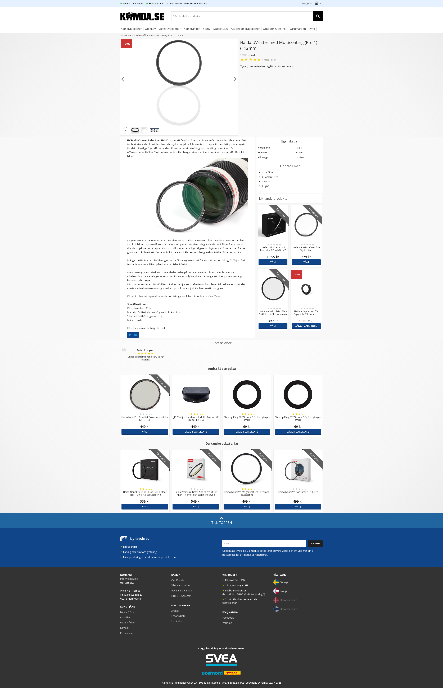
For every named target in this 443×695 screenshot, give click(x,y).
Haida (252, 55)
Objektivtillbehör (170, 29)
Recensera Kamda (181, 590)
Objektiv (150, 29)
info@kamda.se (129, 578)
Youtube (227, 622)
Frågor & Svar (127, 612)
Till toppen (221, 522)
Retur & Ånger (127, 622)
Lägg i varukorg (306, 325)
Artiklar (175, 610)
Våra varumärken (181, 585)
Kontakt (124, 627)
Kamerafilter (192, 29)
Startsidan (125, 35)
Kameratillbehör (131, 29)
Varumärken (298, 29)
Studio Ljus (220, 29)
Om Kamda (177, 580)
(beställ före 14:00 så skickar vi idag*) (243, 594)
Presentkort (126, 632)
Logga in (307, 3)
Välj (273, 261)
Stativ (206, 29)
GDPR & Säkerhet (181, 595)
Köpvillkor (125, 617)
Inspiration (177, 621)
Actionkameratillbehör (245, 29)
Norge (284, 591)
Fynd (312, 29)
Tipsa (134, 334)
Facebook (228, 617)
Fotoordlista (178, 616)
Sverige (284, 582)
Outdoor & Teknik (274, 29)
